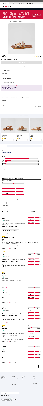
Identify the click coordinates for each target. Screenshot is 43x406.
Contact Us (13, 376)
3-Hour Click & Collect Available (21, 8)
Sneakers (34, 378)
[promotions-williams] (21, 18)
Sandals (23, 376)
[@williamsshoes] (6, 396)
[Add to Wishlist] (13, 140)
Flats (23, 377)
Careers (13, 377)
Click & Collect (3, 377)
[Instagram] (4, 396)
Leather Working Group (15, 378)
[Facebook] (2, 396)
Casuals (34, 377)
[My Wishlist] (38, 6)
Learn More (13, 387)
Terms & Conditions (4, 400)
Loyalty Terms (14, 388)
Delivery (2, 376)
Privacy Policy (10, 400)
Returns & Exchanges (4, 378)
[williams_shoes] (8, 396)
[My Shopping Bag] (41, 6)
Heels (23, 378)
